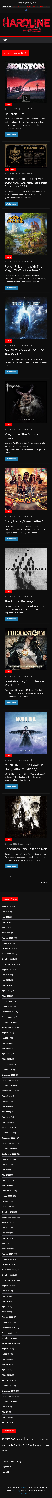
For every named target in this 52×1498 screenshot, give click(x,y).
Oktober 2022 (8, 1148)
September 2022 (9, 1154)
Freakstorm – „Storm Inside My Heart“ (24, 683)
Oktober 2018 (8, 1401)
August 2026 (7, 906)
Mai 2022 (6, 1175)
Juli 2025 (5, 975)
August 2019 (7, 1348)
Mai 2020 (6, 1301)
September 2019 (9, 1343)
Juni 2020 (6, 1296)
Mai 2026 (6, 922)
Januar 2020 (7, 1322)
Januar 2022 (7, 1196)
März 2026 (6, 933)
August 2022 (7, 1159)
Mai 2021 (6, 1238)
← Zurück (6, 876)
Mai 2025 (6, 985)
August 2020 (7, 1285)
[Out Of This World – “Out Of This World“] (26, 318)
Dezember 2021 (8, 1201)
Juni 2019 (6, 1359)
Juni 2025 (6, 980)
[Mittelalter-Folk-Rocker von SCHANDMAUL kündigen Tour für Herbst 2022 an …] (26, 156)
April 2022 (6, 1180)
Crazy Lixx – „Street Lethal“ (24, 521)
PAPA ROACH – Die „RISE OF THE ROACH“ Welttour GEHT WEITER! (29, 8)
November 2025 (9, 953)
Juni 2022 (6, 1169)
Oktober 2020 (8, 1275)
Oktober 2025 (8, 959)
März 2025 (6, 996)
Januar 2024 (7, 1069)
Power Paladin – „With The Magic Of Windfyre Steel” (23, 268)
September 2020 (9, 1280)
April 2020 (6, 1306)
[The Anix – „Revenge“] (26, 569)
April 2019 (6, 1370)
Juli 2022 (5, 1164)
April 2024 (6, 1054)
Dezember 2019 (8, 1327)
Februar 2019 (7, 1380)
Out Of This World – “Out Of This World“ (24, 352)
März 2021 (6, 1248)
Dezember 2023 (8, 1075)
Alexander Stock (26, 109)
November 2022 (9, 1143)
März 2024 (6, 1059)
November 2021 (9, 1206)
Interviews (9, 1439)
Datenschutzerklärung (11, 1461)
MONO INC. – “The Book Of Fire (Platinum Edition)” (24, 767)
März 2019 (6, 1375)
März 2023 (6, 1122)
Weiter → (45, 882)
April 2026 (6, 927)
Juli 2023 (5, 1101)
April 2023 (6, 1117)
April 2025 (6, 990)
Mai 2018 (6, 1412)
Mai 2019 (6, 1364)
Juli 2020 (5, 1291)
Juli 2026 (5, 911)
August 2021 (7, 1222)
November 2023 (9, 1080)
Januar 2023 (7, 1133)
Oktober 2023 (8, 1085)
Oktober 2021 (8, 1212)
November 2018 (9, 1396)
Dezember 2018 (8, 1391)
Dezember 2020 (8, 1264)
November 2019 (9, 1333)
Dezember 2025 (8, 948)
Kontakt (5, 1472)
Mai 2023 (6, 1112)
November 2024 (9, 1017)
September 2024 (9, 1027)
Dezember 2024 (8, 1011)
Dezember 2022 (8, 1138)
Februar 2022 (7, 1191)
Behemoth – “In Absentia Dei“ (26, 849)
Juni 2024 (6, 1043)
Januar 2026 (7, 943)
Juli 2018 (5, 1406)
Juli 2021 (5, 1227)
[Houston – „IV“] (26, 82)
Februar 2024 (7, 1064)
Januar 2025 (7, 1006)
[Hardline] (5, 40)
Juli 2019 (5, 1354)
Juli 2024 (5, 1038)
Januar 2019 (7, 1385)
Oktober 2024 (8, 1022)
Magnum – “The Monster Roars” (22, 436)
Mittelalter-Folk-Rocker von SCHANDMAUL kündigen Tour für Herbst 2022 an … (26, 182)
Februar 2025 (7, 1001)
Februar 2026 (7, 938)
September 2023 (9, 1090)
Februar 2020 (7, 1317)
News (13, 169)
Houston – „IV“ (15, 114)
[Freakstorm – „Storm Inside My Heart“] (26, 649)
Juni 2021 (6, 1233)
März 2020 (6, 1312)
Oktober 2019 (8, 1338)
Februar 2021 (7, 1254)
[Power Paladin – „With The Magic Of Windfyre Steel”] (26, 234)
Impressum (7, 1467)
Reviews (8, 104)
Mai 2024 (6, 1048)
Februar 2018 (7, 1422)
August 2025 (7, 969)
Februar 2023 (7, 1127)
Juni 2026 (6, 917)
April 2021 (6, 1243)
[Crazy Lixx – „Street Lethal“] (26, 489)
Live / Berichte (36, 1439)
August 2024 (7, 1032)
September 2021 (9, 1217)
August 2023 (7, 1096)
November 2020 (9, 1270)
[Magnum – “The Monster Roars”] (26, 402)
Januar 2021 (7, 1259)
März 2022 (6, 1185)
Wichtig (4, 1450)
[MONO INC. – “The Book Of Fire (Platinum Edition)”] (26, 733)
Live (7, 169)
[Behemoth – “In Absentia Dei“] (26, 817)
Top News (45, 1446)
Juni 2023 (6, 1106)
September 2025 (9, 964)
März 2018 (6, 1417)
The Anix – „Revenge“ (20, 601)
